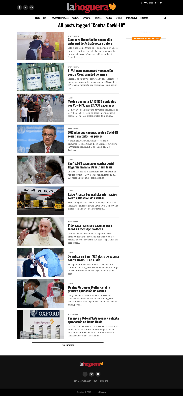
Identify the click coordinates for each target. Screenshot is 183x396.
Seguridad (98, 18)
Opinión (119, 18)
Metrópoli (87, 18)
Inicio (37, 18)
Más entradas (67, 345)
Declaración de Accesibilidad (85, 381)
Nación (46, 18)
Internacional (131, 18)
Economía (75, 18)
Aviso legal (104, 381)
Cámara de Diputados (60, 18)
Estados (109, 18)
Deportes (144, 18)
